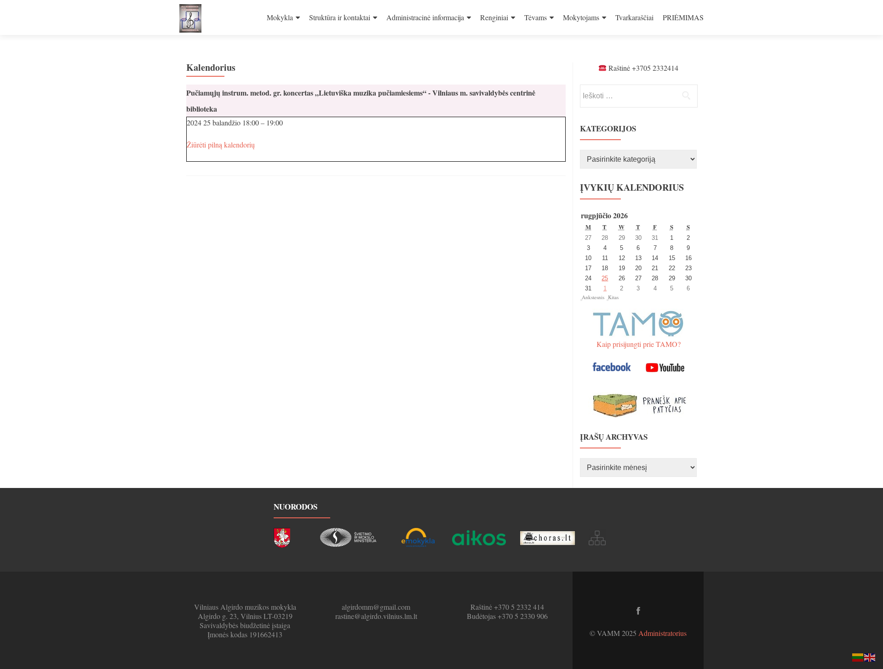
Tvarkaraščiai (634, 17)
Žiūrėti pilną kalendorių (221, 144)
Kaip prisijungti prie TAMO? (638, 344)
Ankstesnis (593, 297)
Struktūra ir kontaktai (339, 17)
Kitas (613, 297)
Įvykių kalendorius (632, 187)
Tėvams (535, 17)
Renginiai (494, 17)
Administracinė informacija (425, 17)
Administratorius (662, 633)
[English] (870, 656)
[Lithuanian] (858, 656)
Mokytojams (581, 17)
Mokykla (280, 17)
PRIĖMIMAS (683, 17)
